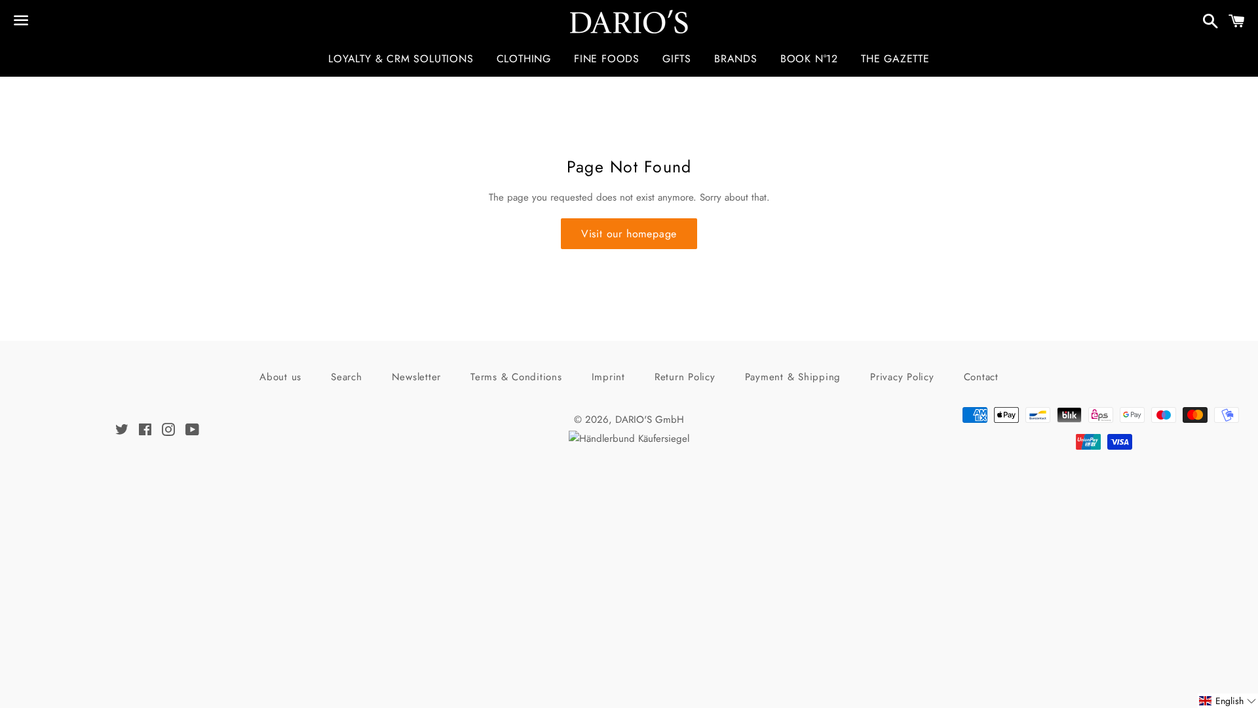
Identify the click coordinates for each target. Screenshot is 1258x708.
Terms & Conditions (516, 377)
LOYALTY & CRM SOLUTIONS (400, 58)
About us (280, 377)
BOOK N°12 (809, 58)
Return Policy (685, 377)
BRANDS (735, 58)
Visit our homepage (629, 233)
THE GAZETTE (895, 58)
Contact (981, 377)
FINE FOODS (606, 58)
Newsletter (417, 377)
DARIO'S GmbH (649, 419)
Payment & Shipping (793, 377)
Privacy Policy (902, 377)
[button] (1228, 701)
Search (346, 377)
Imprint (608, 377)
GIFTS (676, 58)
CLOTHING (524, 58)
